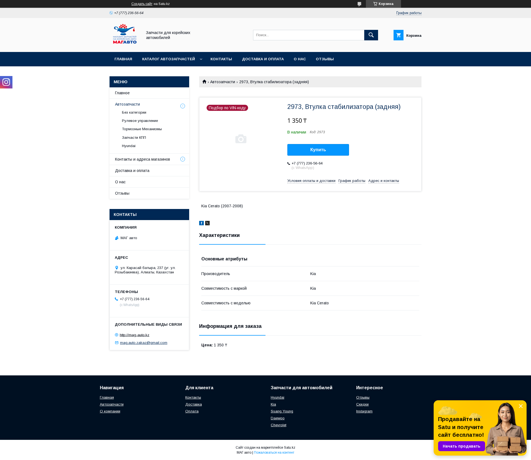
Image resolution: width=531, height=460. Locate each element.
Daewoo (278, 418)
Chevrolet (278, 425)
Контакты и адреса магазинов (142, 159)
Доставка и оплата (263, 59)
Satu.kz (289, 447)
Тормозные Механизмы (142, 129)
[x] (207, 224)
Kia (273, 404)
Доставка (193, 404)
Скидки (362, 404)
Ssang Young (282, 411)
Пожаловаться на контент (274, 452)
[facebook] (201, 224)
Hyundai (129, 146)
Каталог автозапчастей (168, 59)
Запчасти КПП (134, 137)
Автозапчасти (222, 82)
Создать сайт (141, 4)
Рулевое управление (140, 121)
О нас (300, 59)
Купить (318, 149)
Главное (122, 93)
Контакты (221, 59)
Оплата (192, 411)
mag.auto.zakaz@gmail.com (143, 343)
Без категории (134, 112)
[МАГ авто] (124, 45)
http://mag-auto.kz (134, 335)
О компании (110, 411)
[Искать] (371, 35)
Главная (123, 59)
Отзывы (325, 59)
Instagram (364, 411)
